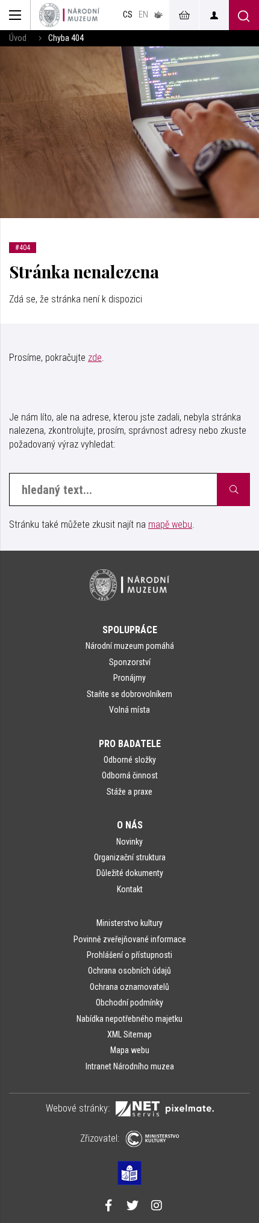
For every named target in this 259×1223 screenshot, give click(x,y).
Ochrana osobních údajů (129, 970)
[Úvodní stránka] (69, 15)
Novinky (129, 841)
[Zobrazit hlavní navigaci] (15, 15)
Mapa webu (129, 1050)
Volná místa (129, 710)
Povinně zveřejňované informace (129, 939)
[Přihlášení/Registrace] (214, 15)
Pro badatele (130, 743)
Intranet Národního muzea (130, 1066)
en (143, 15)
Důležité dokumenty (129, 873)
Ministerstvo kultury (129, 923)
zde (95, 357)
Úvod (18, 38)
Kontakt (130, 889)
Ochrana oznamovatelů (129, 987)
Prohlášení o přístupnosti (129, 955)
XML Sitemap (129, 1034)
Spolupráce (129, 630)
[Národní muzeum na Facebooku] (108, 1207)
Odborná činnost (130, 775)
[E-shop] (184, 15)
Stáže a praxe (129, 791)
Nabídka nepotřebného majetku (129, 1019)
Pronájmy (129, 678)
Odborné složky (130, 760)
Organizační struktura (130, 857)
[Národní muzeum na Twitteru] (132, 1207)
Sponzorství (130, 662)
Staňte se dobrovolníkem (129, 694)
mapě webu (170, 524)
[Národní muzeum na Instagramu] (157, 1207)
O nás (130, 825)
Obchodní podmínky (129, 1002)
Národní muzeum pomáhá (130, 646)
